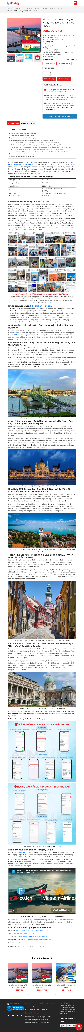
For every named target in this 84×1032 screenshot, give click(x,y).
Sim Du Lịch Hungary (52, 8)
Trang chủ (10, 8)
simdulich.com (23, 852)
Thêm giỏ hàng (49, 79)
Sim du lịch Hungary (68, 35)
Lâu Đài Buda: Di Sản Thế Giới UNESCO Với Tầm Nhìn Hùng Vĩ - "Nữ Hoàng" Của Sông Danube (41, 151)
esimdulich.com (63, 99)
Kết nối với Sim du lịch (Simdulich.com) (23, 156)
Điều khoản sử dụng (67, 1007)
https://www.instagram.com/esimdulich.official (33, 940)
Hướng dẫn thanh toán (68, 1009)
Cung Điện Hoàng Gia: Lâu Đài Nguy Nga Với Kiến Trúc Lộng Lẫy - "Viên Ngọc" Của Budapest (41, 145)
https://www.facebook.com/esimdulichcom (32, 930)
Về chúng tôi (64, 1003)
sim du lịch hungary (42, 947)
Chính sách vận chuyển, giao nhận (68, 1012)
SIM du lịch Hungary (41, 306)
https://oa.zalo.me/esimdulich (23, 933)
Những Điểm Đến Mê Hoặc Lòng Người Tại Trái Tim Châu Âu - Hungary (32, 140)
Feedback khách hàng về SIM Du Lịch (22, 135)
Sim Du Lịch (20, 8)
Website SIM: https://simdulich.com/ (36, 1020)
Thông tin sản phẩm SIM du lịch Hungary (23, 133)
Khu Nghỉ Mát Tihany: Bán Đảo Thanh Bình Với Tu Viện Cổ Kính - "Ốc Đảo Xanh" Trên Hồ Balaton (42, 147)
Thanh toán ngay (64, 79)
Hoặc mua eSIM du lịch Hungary (60, 116)
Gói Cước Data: (48, 59)
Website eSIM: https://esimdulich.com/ (37, 1022)
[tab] (13, 123)
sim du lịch (21, 947)
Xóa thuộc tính (72, 59)
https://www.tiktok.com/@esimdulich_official (30, 936)
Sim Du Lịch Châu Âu (35, 8)
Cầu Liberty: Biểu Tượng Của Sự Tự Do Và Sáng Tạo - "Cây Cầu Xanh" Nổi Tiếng (36, 142)
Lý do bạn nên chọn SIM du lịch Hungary (23, 138)
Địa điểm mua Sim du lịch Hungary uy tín (23, 154)
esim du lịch (30, 947)
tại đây (49, 302)
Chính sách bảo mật (67, 1005)
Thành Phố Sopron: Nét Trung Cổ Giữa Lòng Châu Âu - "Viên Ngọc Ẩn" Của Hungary (38, 149)
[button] (38, 35)
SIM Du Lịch (42, 201)
